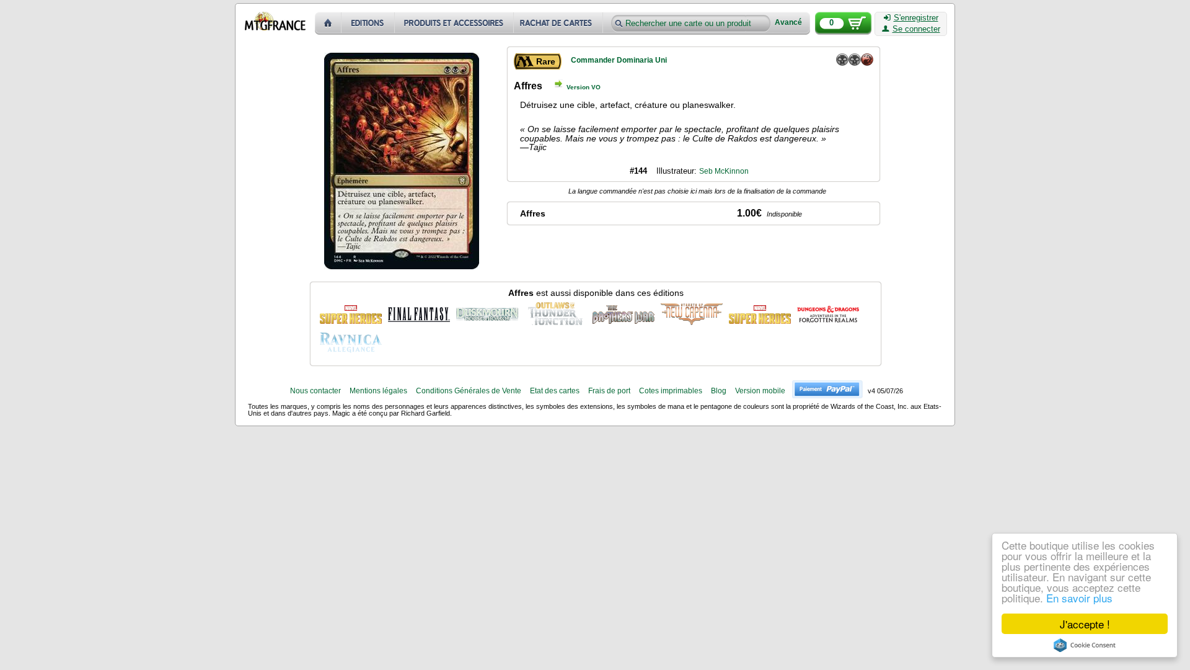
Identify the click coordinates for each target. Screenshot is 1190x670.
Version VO (583, 87)
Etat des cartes (555, 390)
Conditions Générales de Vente (468, 390)
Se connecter (916, 29)
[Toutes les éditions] (368, 23)
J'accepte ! (1085, 624)
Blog (718, 390)
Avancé (788, 22)
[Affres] (351, 312)
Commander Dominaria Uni (619, 60)
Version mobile (760, 390)
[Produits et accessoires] (454, 23)
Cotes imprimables (670, 390)
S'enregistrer (916, 18)
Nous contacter (315, 390)
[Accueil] (328, 23)
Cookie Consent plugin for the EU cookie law (1085, 645)
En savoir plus (1079, 597)
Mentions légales (378, 390)
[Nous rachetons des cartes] (559, 23)
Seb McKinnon (724, 171)
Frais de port (609, 390)
